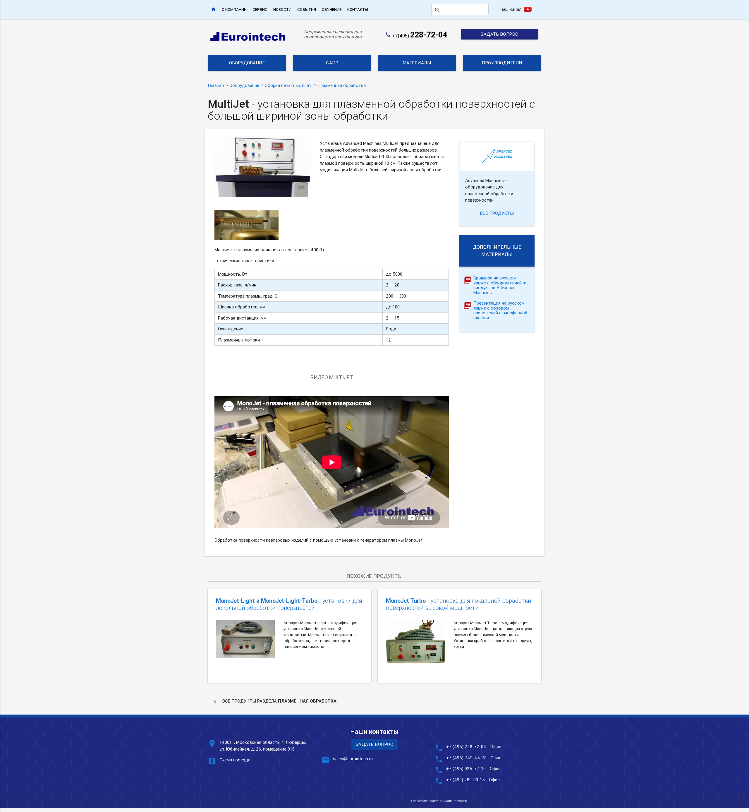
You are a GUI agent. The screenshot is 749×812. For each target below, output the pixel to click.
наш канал (511, 9)
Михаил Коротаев (453, 801)
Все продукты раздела (274, 701)
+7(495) (419, 35)
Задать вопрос (499, 34)
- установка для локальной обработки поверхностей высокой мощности (458, 604)
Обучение (331, 9)
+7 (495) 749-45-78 (466, 758)
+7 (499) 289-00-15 (465, 779)
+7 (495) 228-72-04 (466, 746)
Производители (502, 63)
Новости (282, 9)
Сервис (259, 9)
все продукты (497, 213)
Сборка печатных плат (288, 85)
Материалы (417, 63)
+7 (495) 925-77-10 (466, 768)
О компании (234, 9)
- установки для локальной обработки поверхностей (289, 604)
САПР (332, 63)
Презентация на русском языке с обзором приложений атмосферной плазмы (500, 310)
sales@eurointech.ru (353, 758)
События (306, 9)
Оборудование (247, 63)
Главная (216, 85)
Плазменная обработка (341, 85)
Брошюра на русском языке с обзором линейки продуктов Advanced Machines (499, 285)
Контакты (357, 9)
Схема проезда (234, 760)
